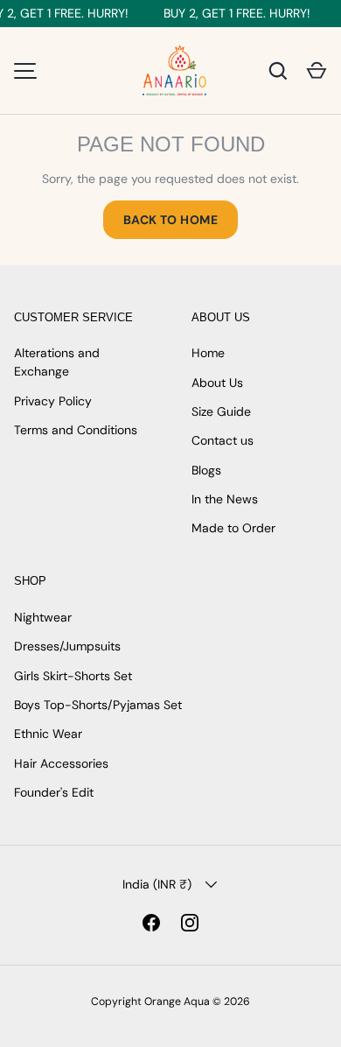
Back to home (170, 220)
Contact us (222, 440)
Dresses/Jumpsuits (67, 646)
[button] (316, 71)
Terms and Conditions (75, 430)
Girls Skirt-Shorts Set (73, 676)
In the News (224, 499)
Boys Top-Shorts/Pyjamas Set (98, 705)
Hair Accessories (61, 763)
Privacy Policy (53, 401)
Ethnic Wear (48, 733)
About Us (217, 382)
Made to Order (233, 528)
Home (208, 353)
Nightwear (43, 617)
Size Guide (221, 411)
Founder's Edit (54, 792)
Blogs (206, 470)
